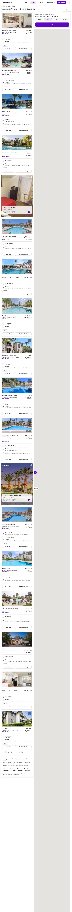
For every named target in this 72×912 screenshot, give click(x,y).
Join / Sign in (61, 2)
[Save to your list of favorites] (29, 15)
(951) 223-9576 (5, 74)
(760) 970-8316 (5, 239)
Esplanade (5, 649)
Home (2, 6)
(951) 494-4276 (5, 33)
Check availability (23, 48)
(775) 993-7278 (5, 571)
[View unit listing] (29, 212)
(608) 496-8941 (5, 156)
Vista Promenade (7, 276)
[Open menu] (68, 2)
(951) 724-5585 (5, 398)
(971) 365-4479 (5, 612)
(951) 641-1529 (5, 691)
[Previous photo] (3, 21)
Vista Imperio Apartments (9, 355)
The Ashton (5, 728)
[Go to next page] (31, 752)
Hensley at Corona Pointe (9, 30)
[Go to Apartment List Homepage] (7, 3)
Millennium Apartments (12, 524)
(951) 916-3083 (5, 652)
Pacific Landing (6, 111)
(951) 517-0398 (5, 441)
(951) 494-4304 (5, 731)
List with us (51, 3)
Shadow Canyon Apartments (10, 608)
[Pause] (31, 177)
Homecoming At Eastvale (9, 70)
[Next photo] (31, 21)
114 (28, 752)
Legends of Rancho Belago (9, 152)
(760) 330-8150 (5, 528)
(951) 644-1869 (5, 358)
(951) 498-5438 (5, 115)
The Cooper (5, 689)
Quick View (8, 48)
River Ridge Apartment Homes (10, 315)
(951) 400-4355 (5, 318)
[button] (35, 488)
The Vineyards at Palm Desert (10, 236)
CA (6, 6)
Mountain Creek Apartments (9, 395)
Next (52, 24)
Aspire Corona (6, 568)
